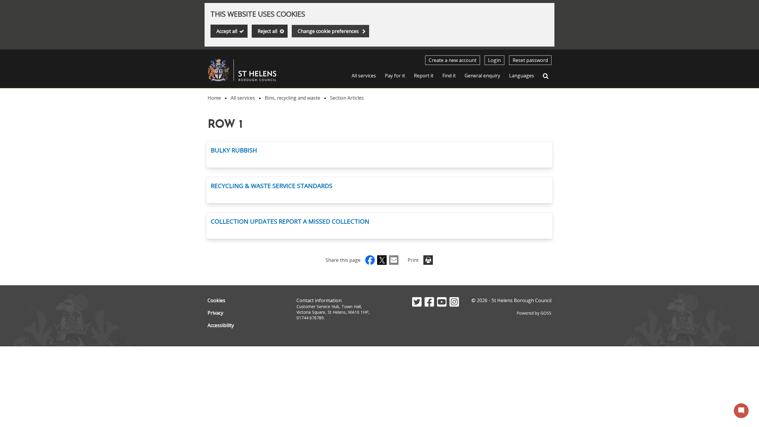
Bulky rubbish (234, 150)
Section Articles (347, 98)
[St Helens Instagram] (454, 305)
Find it (449, 75)
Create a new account (452, 60)
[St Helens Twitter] (417, 305)
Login (494, 60)
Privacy (215, 313)
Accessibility (221, 325)
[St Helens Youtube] (442, 305)
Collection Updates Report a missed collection (290, 221)
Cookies (216, 300)
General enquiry (482, 75)
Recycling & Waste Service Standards (271, 185)
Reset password (530, 60)
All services (364, 75)
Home (214, 98)
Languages (521, 75)
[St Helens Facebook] (429, 305)
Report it (423, 75)
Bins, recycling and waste (292, 98)
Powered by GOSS (533, 313)
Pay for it (395, 75)
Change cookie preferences (328, 31)
